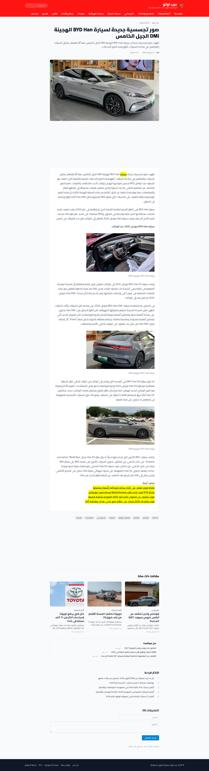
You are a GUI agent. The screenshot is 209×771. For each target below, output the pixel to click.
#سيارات (112, 517)
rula (157, 52)
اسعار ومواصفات (146, 13)
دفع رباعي (129, 13)
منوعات (80, 13)
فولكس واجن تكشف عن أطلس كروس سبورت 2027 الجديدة (143, 617)
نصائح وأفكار (67, 13)
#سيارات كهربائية (124, 517)
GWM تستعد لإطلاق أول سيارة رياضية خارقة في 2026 (133, 652)
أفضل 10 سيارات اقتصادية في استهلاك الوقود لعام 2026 (130, 696)
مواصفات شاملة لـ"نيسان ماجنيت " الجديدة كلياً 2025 (131, 683)
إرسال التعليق (150, 738)
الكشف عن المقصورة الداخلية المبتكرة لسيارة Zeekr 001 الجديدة (128, 656)
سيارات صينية (114, 13)
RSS (40, 765)
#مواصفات (89, 517)
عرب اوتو (155, 23)
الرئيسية (178, 13)
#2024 (155, 517)
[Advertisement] (104, 144)
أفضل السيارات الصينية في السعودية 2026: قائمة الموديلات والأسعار (125, 692)
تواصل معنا (65, 765)
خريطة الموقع (30, 765)
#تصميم (146, 517)
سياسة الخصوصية (52, 765)
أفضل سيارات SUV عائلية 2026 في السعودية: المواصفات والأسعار (126, 687)
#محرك (78, 517)
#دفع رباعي (101, 517)
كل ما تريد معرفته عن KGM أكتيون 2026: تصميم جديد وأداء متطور (126, 678)
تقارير (54, 13)
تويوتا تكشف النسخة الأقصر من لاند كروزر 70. (105, 615)
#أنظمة (136, 517)
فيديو (45, 13)
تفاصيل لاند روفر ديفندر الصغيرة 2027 (140, 648)
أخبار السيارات (164, 13)
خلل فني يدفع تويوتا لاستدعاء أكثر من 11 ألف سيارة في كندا (69, 617)
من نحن (34, 13)
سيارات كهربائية (96, 13)
